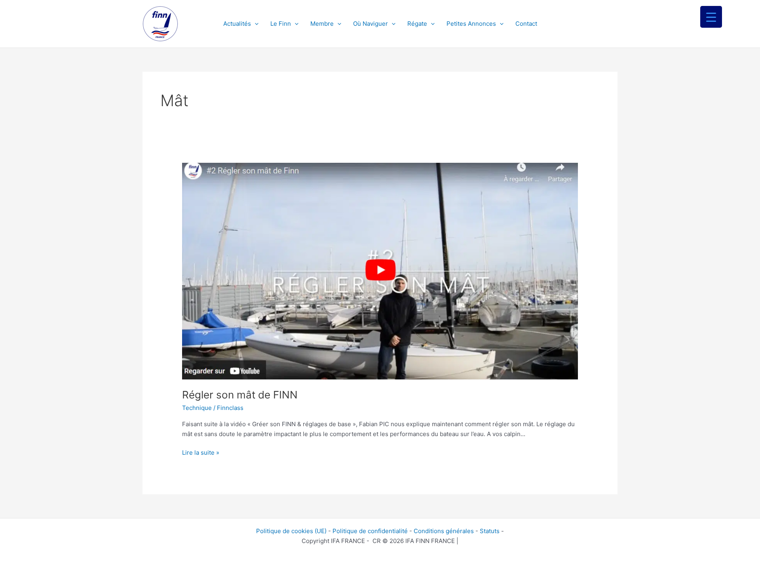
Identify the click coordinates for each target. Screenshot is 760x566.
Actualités (237, 23)
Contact (526, 23)
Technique (197, 408)
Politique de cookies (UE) (291, 531)
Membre (322, 23)
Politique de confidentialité (370, 531)
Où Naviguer (370, 23)
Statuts (490, 531)
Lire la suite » (200, 452)
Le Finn (280, 23)
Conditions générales (444, 531)
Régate (417, 23)
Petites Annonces (471, 23)
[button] (254, 24)
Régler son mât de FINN (240, 395)
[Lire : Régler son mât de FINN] (380, 270)
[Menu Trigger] (711, 17)
